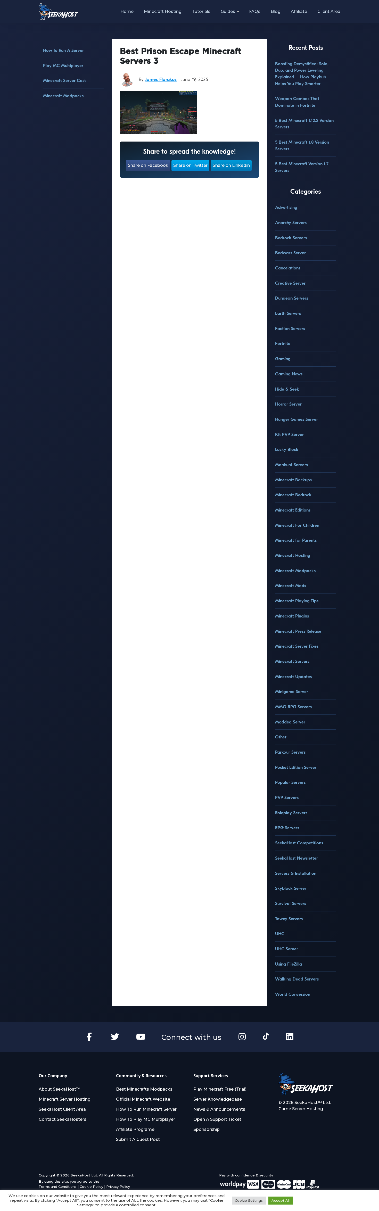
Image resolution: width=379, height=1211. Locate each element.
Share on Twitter (190, 165)
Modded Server (290, 722)
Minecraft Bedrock (293, 494)
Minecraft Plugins (292, 616)
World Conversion (292, 994)
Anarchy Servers (291, 222)
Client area (328, 11)
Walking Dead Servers (297, 979)
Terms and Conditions (58, 1186)
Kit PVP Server (289, 434)
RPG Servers (287, 827)
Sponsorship (206, 1129)
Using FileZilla (288, 964)
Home (127, 11)
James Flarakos (161, 79)
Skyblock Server (290, 888)
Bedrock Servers (291, 237)
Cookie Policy (91, 1186)
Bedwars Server (290, 252)
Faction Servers (290, 328)
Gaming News (288, 374)
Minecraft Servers (292, 661)
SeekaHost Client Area (62, 1109)
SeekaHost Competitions (299, 843)
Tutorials (201, 11)
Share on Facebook (148, 165)
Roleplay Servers (291, 812)
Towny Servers (289, 918)
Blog (276, 11)
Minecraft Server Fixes (296, 646)
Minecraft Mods (290, 585)
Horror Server (288, 404)
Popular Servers (290, 782)
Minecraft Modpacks (63, 95)
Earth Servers (288, 313)
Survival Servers (290, 903)
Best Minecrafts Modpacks (144, 1089)
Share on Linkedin (231, 165)
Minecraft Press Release (298, 631)
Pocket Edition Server (295, 767)
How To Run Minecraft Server (146, 1109)
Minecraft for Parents (296, 540)
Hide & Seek (287, 389)
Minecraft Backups (293, 479)
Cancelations (287, 268)
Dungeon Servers (291, 298)
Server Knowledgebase (217, 1099)
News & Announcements (219, 1109)
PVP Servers (287, 797)
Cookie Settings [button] (249, 1200)
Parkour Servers (290, 752)
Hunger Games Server (296, 419)
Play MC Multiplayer (63, 65)
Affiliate (299, 11)
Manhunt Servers (291, 464)
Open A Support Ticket (217, 1119)
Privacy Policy (118, 1186)
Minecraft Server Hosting (64, 1099)
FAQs (254, 11)
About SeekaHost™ (59, 1089)
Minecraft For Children (297, 525)
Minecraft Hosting (163, 11)
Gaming (283, 358)
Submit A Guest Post (138, 1139)
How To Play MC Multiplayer (145, 1119)
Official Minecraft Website (143, 1099)
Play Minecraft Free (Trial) (219, 1089)
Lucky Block (286, 449)
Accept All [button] (280, 1200)
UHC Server (286, 948)
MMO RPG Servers (293, 706)
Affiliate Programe (135, 1129)
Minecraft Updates (293, 676)
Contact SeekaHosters (62, 1119)
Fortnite (282, 343)
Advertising (286, 207)
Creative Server (290, 283)
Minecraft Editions (292, 510)
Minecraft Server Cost (64, 80)
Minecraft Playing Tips (296, 600)
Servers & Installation (295, 873)
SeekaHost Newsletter (296, 858)
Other (280, 737)
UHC (279, 933)
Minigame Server (291, 691)
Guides (228, 11)
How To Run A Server (63, 50)
